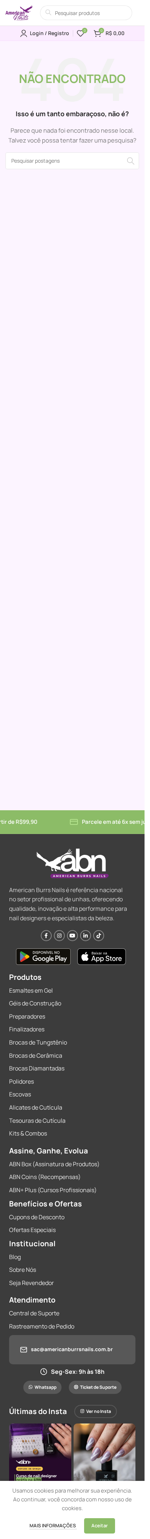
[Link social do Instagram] (59, 935)
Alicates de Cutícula (35, 1107)
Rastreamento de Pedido (41, 1326)
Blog (15, 1257)
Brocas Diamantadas (36, 1068)
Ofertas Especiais (32, 1230)
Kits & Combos (28, 1133)
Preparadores (27, 1016)
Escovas (20, 1094)
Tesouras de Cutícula (37, 1121)
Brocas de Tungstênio (38, 1042)
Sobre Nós (22, 1270)
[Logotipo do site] (19, 12)
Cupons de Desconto (36, 1217)
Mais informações (53, 1525)
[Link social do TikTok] (98, 935)
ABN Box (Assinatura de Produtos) (54, 1164)
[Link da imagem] (43, 956)
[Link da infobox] (72, 1349)
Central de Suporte (34, 1313)
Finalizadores (26, 1029)
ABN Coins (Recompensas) (45, 1177)
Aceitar (99, 1525)
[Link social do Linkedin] (85, 935)
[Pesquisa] (130, 160)
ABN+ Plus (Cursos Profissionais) (53, 1190)
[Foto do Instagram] (40, 1455)
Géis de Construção (35, 1003)
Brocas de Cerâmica (35, 1055)
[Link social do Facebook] (46, 935)
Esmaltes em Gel (31, 990)
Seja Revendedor (31, 1283)
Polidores (21, 1081)
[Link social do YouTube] (72, 935)
